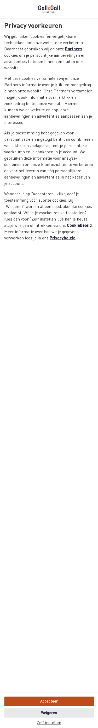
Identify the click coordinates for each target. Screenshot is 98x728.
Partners (73, 49)
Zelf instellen (49, 723)
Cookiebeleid (79, 225)
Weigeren (49, 713)
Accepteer (49, 701)
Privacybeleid (63, 238)
